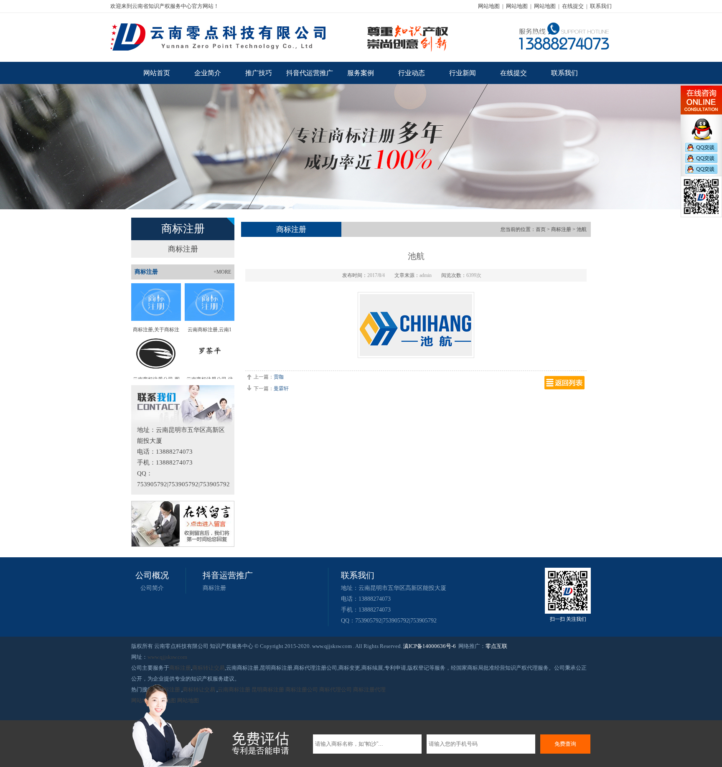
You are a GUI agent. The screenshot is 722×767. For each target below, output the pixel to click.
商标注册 (183, 249)
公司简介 (152, 588)
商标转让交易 (208, 668)
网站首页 (156, 72)
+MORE (222, 272)
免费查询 (565, 744)
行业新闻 (462, 72)
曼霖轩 (281, 388)
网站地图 (489, 6)
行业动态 (411, 72)
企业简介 (207, 72)
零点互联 (496, 646)
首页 (541, 229)
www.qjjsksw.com (167, 657)
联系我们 (601, 6)
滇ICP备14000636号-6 (429, 646)
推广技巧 (258, 72)
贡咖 (279, 377)
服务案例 (360, 72)
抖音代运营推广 (309, 72)
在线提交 (573, 6)
